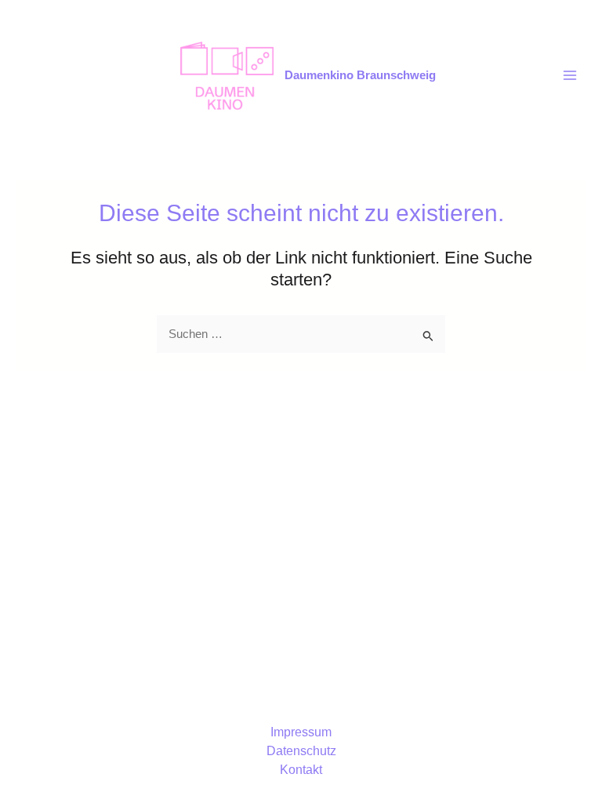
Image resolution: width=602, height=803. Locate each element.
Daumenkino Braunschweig (360, 75)
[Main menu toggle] (569, 75)
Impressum (301, 732)
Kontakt (301, 769)
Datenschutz (301, 751)
